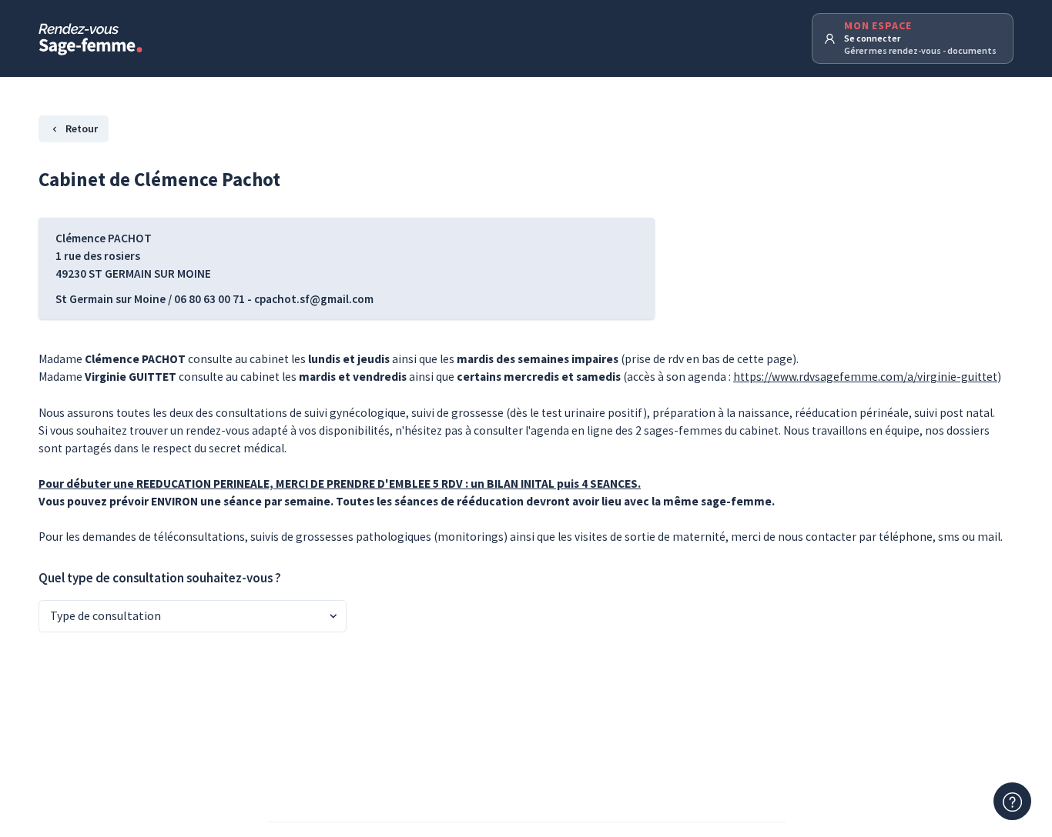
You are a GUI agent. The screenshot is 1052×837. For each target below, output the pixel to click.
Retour (81, 128)
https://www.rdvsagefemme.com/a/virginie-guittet (865, 376)
